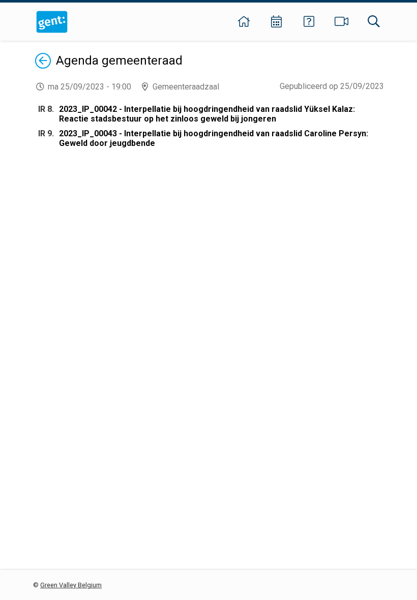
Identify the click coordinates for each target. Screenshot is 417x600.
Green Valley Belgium (71, 585)
